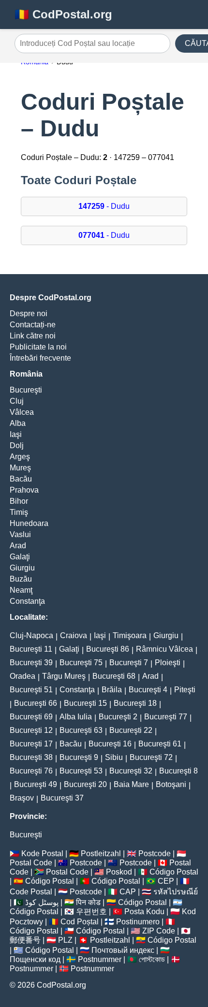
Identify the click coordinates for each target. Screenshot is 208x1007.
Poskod (119, 872)
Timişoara (130, 635)
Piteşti (184, 690)
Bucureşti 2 (118, 717)
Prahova (24, 490)
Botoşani (171, 784)
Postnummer (99, 959)
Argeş (20, 456)
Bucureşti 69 (31, 717)
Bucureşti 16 (110, 744)
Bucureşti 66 (35, 703)
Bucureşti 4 (148, 690)
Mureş (20, 468)
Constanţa (27, 601)
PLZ (65, 940)
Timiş (19, 512)
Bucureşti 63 (81, 730)
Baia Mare (131, 784)
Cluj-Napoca (31, 635)
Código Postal (173, 872)
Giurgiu (22, 568)
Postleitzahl (101, 853)
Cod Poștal (79, 922)
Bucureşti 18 (135, 703)
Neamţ (21, 590)
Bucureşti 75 (81, 662)
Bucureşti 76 (31, 771)
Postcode (154, 853)
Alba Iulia (75, 717)
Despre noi (28, 313)
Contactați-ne (33, 325)
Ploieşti (167, 662)
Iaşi (16, 434)
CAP (127, 892)
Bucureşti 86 (107, 649)
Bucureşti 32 (130, 771)
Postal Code (31, 863)
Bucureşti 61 (159, 744)
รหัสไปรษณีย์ (175, 892)
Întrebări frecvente (40, 358)
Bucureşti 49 (35, 784)
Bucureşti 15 (85, 703)
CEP (166, 881)
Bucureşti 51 (31, 690)
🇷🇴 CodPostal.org (63, 14)
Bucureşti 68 (113, 676)
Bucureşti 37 (62, 798)
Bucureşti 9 (78, 757)
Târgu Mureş (64, 676)
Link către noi (33, 336)
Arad (18, 545)
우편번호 (91, 911)
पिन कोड (88, 902)
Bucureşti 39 (31, 662)
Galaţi (20, 557)
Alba (18, 423)
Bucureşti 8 (178, 771)
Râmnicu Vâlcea (164, 649)
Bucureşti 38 (31, 757)
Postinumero (138, 922)
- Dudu (104, 206)
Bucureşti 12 (31, 730)
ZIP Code (158, 931)
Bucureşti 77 (165, 717)
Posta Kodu (144, 911)
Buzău (21, 579)
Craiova (73, 635)
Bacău (21, 479)
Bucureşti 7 (128, 662)
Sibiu (114, 757)
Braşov (22, 798)
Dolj (17, 445)
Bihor (19, 501)
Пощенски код (35, 959)
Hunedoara (29, 523)
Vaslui (20, 534)
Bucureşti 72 (151, 757)
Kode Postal (42, 853)
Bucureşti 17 (31, 744)
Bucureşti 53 (81, 771)
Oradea (22, 676)
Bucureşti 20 (85, 784)
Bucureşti (26, 390)
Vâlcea (22, 412)
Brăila (112, 690)
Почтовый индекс (122, 950)
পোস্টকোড (152, 959)
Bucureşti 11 (31, 649)
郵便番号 (25, 940)
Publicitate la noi (38, 347)
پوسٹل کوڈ (42, 902)
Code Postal (31, 892)
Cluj (17, 401)
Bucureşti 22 (130, 730)
